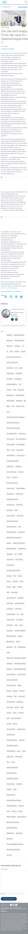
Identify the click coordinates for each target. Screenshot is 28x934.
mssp (8, 652)
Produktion (9, 696)
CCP (13, 406)
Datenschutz (20, 515)
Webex (20, 811)
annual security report (12, 362)
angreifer (16, 351)
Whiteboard (10, 838)
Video (14, 789)
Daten (16, 510)
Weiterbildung (10, 833)
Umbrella (9, 789)
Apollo (20, 368)
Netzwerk (9, 669)
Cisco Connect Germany (13, 422)
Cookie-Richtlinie (23, 908)
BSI (25, 400)
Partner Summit (21, 674)
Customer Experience (12, 483)
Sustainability (18, 756)
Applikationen (10, 373)
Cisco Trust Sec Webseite (9, 288)
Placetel (9, 690)
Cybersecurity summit (12, 499)
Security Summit (11, 729)
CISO (8, 450)
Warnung (14, 811)
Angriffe (23, 351)
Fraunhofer (15, 581)
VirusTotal (21, 805)
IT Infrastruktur (10, 619)
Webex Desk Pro (22, 816)
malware (20, 636)
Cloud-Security (20, 455)
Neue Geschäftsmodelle (20, 669)
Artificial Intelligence (12, 384)
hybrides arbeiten (19, 603)
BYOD (8, 406)
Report (17, 707)
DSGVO (20, 554)
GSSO (13, 587)
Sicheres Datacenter (12, 740)
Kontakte (2, 907)
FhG (15, 576)
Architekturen (17, 379)
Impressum (12, 907)
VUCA (8, 811)
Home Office (14, 592)
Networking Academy (19, 663)
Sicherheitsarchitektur (12, 745)
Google (8, 587)
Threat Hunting (10, 784)
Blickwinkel (19, 400)
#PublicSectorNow (19, 340)
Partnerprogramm (11, 685)
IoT (18, 614)
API (16, 368)
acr (23, 346)
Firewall (20, 576)
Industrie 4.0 (10, 608)
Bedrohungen (10, 395)
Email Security (10, 565)
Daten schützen (11, 515)
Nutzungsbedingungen (5, 908)
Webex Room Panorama (13, 822)
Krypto (21, 625)
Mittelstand (9, 647)
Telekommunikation (11, 773)
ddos (19, 526)
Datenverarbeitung (11, 526)
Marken (2, 909)
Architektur (9, 379)
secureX (9, 723)
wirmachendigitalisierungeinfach (15, 844)
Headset (20, 587)
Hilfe (15, 907)
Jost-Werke (10, 625)
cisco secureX (10, 439)
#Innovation (10, 340)
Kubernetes (10, 630)
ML (15, 647)
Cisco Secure (22, 433)
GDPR (21, 581)
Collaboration (10, 466)
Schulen (9, 712)
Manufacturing (10, 641)
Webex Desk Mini (11, 816)
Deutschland (21, 532)
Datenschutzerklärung (14, 908)
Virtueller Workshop (12, 805)
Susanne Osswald (7, 49)
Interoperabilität (11, 614)
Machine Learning (11, 636)
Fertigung (9, 576)
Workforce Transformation (13, 849)
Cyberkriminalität (20, 488)
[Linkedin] (17, 321)
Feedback (7, 907)
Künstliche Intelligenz (20, 630)
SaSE (22, 707)
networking (9, 663)
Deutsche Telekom (11, 532)
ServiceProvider (11, 734)
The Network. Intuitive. (12, 778)
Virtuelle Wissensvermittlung (14, 800)
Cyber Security (10, 488)
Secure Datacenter (16, 718)
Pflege (19, 685)
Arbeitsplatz (19, 373)
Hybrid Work (10, 603)
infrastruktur (18, 608)
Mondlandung (21, 647)
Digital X (9, 543)
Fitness (8, 581)
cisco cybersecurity (12, 433)
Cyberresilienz (10, 493)
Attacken (9, 389)
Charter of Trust (20, 406)
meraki (18, 641)
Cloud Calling (19, 450)
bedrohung (21, 389)
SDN (8, 718)
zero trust (9, 855)
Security (5, 27)
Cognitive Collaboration (13, 461)
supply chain (10, 756)
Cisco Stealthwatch (21, 439)
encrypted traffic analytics (13, 570)
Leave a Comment (22, 7)
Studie (23, 751)
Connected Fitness (11, 472)
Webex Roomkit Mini (12, 827)
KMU (16, 625)
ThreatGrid (19, 784)
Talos (8, 762)
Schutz (14, 712)
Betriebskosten (10, 400)
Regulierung (20, 701)
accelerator (17, 346)
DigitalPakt (9, 554)
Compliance (19, 466)
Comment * (4, 869)
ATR (20, 384)
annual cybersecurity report (14, 357)
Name (3, 893)
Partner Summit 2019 (12, 680)
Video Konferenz (11, 794)
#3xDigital (9, 335)
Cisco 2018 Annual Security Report (15, 417)
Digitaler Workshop (11, 548)
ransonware (22, 696)
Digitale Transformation (19, 543)
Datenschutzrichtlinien (12, 521)
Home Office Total (11, 597)
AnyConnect (10, 368)
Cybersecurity (19, 493)
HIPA (8, 592)
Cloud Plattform (11, 455)
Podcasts (22, 690)
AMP (11, 351)
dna (15, 554)
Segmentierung (21, 729)
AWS (14, 389)
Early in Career (19, 559)
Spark (18, 751)
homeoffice (20, 597)
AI (7, 351)
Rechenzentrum (11, 701)
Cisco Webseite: (16, 291)
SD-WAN (21, 712)
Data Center (19, 504)
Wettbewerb (19, 833)
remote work (10, 707)
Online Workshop (11, 674)
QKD (15, 696)
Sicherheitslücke (11, 751)
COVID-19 (15, 477)
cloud (13, 450)
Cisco (8, 411)
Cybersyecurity (10, 504)
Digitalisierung (22, 548)
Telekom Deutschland (12, 767)
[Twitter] (13, 321)
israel (22, 614)
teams (13, 762)
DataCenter (10, 510)
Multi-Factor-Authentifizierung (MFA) (16, 658)
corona (8, 477)
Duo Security (10, 559)
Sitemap (18, 907)
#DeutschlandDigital (19, 335)
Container (20, 472)
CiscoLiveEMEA (20, 444)
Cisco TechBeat (11, 444)
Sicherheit (21, 740)
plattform (15, 690)
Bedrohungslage (20, 395)
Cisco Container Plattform (13, 428)
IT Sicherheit (19, 619)
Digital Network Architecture (14, 537)
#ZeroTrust (9, 346)
